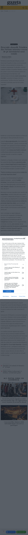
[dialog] (14, 267)
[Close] (25, 238)
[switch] (22, 268)
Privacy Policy (22, 296)
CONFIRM (8, 291)
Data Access (14, 296)
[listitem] (14, 264)
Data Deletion (6, 296)
